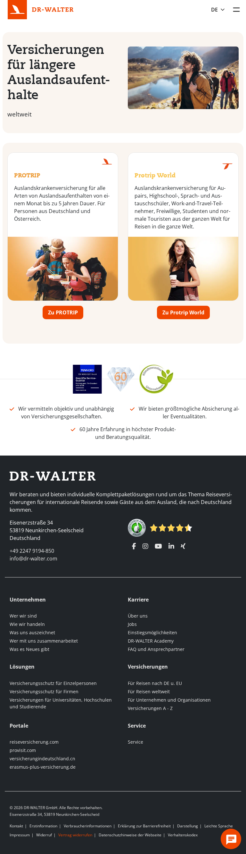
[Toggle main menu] (236, 9)
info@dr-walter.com (33, 558)
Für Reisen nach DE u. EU (155, 683)
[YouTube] (158, 546)
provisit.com (23, 750)
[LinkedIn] (171, 546)
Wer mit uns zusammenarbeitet (44, 641)
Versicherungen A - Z (150, 708)
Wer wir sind (23, 616)
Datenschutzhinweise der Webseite (130, 835)
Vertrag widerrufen (75, 835)
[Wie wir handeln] (156, 378)
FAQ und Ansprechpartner (156, 649)
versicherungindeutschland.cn (42, 759)
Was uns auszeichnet (32, 632)
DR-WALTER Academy (151, 641)
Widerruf (44, 835)
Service (135, 742)
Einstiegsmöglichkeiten (152, 632)
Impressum (20, 835)
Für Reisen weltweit (149, 691)
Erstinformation (43, 826)
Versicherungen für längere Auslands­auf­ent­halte (58, 72)
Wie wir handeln (27, 624)
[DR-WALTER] (53, 9)
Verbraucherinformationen (87, 826)
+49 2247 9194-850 (32, 550)
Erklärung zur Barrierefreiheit (144, 826)
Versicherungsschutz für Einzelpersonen (53, 683)
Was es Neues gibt (29, 649)
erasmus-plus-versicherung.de (43, 767)
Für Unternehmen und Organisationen (169, 700)
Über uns (138, 616)
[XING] (183, 546)
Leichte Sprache (218, 826)
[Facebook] (134, 546)
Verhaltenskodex (183, 835)
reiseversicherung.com (34, 742)
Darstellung (187, 826)
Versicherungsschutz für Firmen (44, 691)
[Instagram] (145, 546)
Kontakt (16, 826)
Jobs (132, 624)
